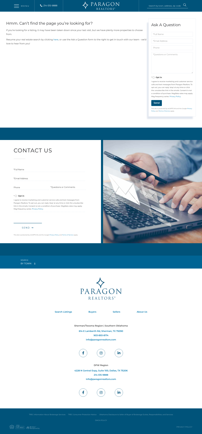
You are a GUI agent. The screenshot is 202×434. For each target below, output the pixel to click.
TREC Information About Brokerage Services (47, 415)
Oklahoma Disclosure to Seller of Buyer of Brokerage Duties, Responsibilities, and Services (136, 415)
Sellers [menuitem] (116, 312)
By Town (26, 263)
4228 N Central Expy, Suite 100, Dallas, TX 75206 (101, 370)
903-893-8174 (101, 335)
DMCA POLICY (101, 420)
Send (157, 103)
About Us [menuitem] (142, 312)
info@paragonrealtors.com (101, 339)
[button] (184, 5)
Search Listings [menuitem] (63, 312)
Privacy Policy (175, 97)
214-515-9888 (50, 5)
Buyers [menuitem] (92, 312)
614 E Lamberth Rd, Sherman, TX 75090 (101, 331)
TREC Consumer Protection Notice (82, 415)
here (55, 39)
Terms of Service (164, 111)
